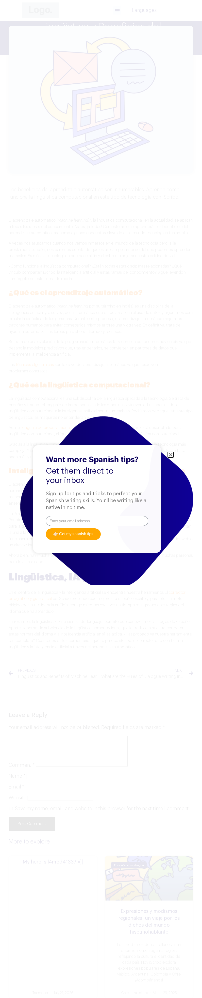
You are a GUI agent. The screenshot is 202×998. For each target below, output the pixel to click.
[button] (170, 454)
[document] (101, 499)
